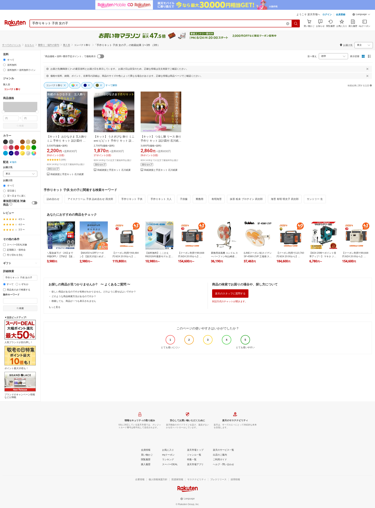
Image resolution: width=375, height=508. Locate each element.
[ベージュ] (28, 141)
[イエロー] (28, 147)
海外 (14, 162)
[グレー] (11, 141)
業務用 (199, 199)
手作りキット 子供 (131, 199)
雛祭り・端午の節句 (48, 45)
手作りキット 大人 (161, 199)
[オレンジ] (22, 147)
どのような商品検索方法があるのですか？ (74, 296)
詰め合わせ (53, 199)
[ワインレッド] (11, 147)
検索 (21, 125)
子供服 (184, 199)
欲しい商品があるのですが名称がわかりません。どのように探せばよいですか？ (94, 291)
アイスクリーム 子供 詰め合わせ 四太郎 (90, 199)
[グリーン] (33, 147)
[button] (361, 14)
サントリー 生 (315, 199)
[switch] (34, 202)
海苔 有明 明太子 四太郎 (285, 199)
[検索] (296, 23)
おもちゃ (29, 45)
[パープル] (16, 153)
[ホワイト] (16, 141)
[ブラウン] (22, 141)
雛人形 (66, 45)
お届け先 (7, 167)
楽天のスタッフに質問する (230, 293)
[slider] (3, 111)
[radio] (4, 59)
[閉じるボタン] (367, 69)
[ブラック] (5, 141)
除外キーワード (11, 294)
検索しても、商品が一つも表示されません (74, 301)
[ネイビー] (11, 153)
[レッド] (16, 147)
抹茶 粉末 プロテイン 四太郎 (246, 199)
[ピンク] (5, 147)
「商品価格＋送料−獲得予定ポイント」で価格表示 (69, 56)
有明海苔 (217, 199)
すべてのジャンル (11, 45)
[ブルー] (5, 153)
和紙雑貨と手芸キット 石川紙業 (67, 174)
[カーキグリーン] (33, 141)
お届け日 (7, 180)
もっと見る (54, 307)
